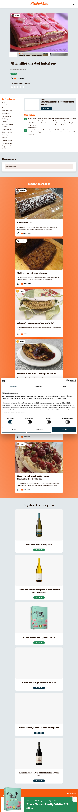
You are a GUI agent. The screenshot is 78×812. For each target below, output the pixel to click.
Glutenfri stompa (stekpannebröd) (36, 323)
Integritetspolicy (71, 793)
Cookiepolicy (72, 796)
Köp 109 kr (39, 550)
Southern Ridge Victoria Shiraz (30, 55)
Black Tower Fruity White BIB (39, 637)
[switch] (29, 421)
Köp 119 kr (46, 108)
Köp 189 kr (39, 781)
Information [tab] (39, 386)
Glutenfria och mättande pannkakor (36, 373)
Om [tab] (64, 386)
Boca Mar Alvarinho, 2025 (39, 544)
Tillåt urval (39, 430)
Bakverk (14, 73)
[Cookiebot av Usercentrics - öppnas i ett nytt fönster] (67, 380)
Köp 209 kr (39, 643)
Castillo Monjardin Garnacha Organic (39, 728)
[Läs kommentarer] (11, 78)
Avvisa (14, 430)
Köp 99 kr (39, 733)
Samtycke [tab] (13, 386)
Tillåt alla (64, 430)
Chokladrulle (24, 222)
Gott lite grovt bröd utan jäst (32, 273)
